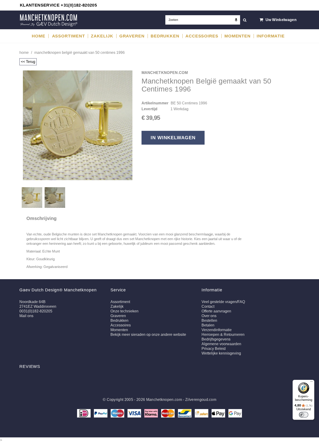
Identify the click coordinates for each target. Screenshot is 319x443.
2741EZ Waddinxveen (37, 306)
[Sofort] (202, 413)
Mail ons (26, 316)
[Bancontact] (185, 413)
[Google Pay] (235, 413)
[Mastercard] (168, 413)
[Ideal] (84, 413)
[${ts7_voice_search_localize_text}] (236, 20)
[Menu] (311, 382)
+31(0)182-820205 (79, 5)
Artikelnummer (155, 103)
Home (24, 53)
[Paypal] (101, 413)
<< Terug (28, 62)
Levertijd (150, 109)
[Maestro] (118, 413)
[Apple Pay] (219, 413)
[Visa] (135, 413)
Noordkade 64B (32, 302)
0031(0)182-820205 (35, 311)
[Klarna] (151, 413)
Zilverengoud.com (200, 400)
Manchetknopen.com (164, 400)
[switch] (303, 414)
